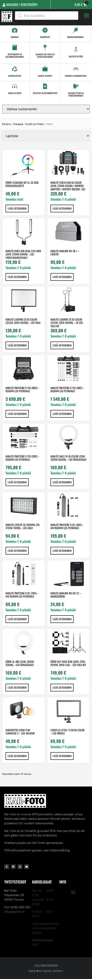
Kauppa (18, 124)
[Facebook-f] (6, 866)
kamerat (15, 37)
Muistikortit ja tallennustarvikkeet (14, 55)
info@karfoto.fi (14, 912)
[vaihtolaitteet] (14, 69)
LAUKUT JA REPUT (45, 75)
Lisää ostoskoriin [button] (17, 208)
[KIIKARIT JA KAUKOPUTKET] (76, 69)
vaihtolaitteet (14, 75)
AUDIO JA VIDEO (14, 93)
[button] (73, 891)
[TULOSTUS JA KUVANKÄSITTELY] (45, 86)
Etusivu (6, 124)
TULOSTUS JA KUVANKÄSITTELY (45, 93)
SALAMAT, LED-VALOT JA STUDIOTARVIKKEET (45, 55)
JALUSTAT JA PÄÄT (76, 56)
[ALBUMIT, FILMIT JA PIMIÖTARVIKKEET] (76, 86)
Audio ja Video (34, 124)
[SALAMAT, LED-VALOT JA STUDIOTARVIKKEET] (45, 47)
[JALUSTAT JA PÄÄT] (76, 49)
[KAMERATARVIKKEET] (75, 30)
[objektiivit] (45, 30)
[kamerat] (14, 30)
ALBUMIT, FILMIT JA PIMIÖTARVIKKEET (76, 94)
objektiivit (45, 37)
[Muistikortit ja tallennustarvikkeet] (14, 47)
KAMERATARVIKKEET (75, 37)
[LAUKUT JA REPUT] (45, 69)
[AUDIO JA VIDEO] (14, 86)
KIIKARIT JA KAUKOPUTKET (76, 75)
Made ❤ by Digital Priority (46, 971)
